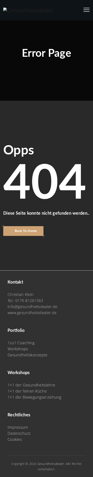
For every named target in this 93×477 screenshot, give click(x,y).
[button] (23, 231)
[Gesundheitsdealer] (28, 10)
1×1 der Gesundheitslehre (31, 385)
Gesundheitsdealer (50, 464)
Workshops (18, 348)
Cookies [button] (15, 439)
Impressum (18, 427)
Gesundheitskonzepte (28, 354)
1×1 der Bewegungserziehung (34, 397)
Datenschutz (19, 433)
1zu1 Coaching (21, 342)
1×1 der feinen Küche (27, 391)
